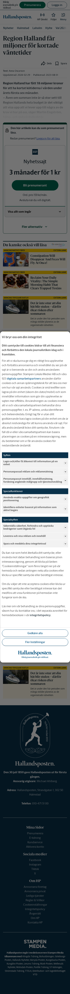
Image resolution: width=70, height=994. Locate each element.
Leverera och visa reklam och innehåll (24, 536)
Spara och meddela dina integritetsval (24, 543)
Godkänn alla (35, 633)
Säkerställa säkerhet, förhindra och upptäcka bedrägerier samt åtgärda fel (28, 527)
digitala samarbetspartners (24, 378)
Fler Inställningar (35, 642)
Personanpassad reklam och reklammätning (28, 471)
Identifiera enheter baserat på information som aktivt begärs (30, 509)
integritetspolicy (40, 615)
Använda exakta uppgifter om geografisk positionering (26, 499)
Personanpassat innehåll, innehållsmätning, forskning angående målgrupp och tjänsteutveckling (32, 480)
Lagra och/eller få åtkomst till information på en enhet (30, 463)
